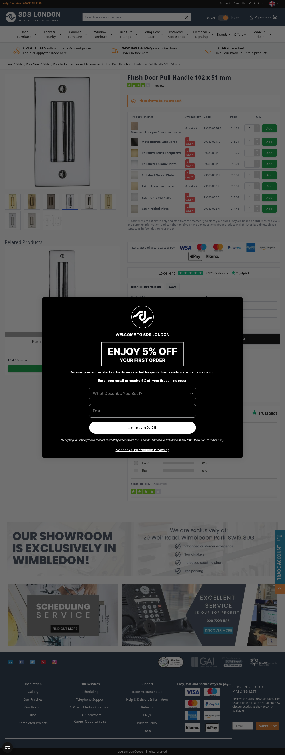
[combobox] (141, 393)
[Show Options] (191, 393)
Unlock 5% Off (142, 427)
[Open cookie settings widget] (7, 747)
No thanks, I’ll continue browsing (143, 450)
